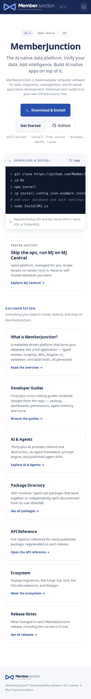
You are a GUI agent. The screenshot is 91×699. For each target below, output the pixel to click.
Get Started (31, 125)
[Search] (83, 7)
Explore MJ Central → (28, 282)
